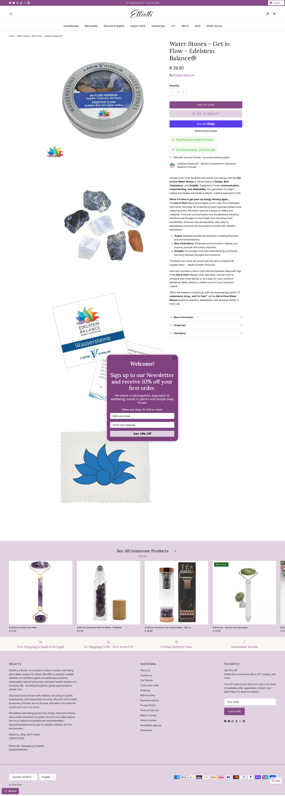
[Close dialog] (174, 358)
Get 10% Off (142, 434)
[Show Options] (171, 425)
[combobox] (141, 425)
